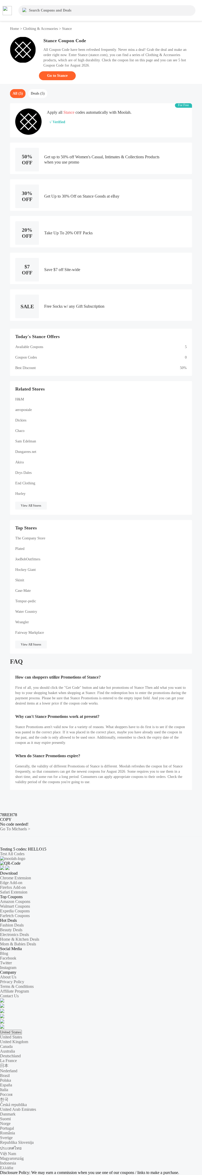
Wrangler (22, 622)
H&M (19, 399)
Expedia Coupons (15, 911)
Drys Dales (23, 473)
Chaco (19, 431)
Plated (19, 549)
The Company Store (30, 538)
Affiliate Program (14, 991)
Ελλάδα (6, 1168)
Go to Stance (57, 76)
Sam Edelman (25, 441)
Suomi (5, 1119)
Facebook (8, 958)
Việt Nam (8, 1153)
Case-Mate (23, 591)
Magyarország (12, 1158)
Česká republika (13, 1104)
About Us (8, 977)
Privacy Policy (12, 981)
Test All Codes (12, 854)
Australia (7, 1051)
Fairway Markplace (29, 633)
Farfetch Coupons (15, 915)
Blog (4, 953)
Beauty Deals (11, 930)
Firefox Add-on (13, 887)
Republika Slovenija (17, 1142)
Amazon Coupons (15, 901)
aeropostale (23, 410)
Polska (5, 1080)
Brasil (5, 1075)
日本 (4, 1065)
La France (8, 1060)
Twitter (6, 963)
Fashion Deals (12, 925)
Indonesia (8, 1163)
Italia (4, 1089)
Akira (19, 462)
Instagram (8, 967)
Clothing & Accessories (40, 29)
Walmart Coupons (15, 906)
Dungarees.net (25, 452)
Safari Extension (13, 892)
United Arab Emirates (18, 1109)
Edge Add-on (11, 882)
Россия (6, 1094)
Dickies (20, 420)
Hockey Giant (25, 570)
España (6, 1085)
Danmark (8, 1114)
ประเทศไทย (11, 1148)
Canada (6, 1046)
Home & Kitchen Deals (19, 939)
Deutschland (10, 1056)
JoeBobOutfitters (27, 559)
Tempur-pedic (25, 601)
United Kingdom (14, 1041)
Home (15, 29)
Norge (5, 1123)
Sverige (6, 1137)
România (7, 1133)
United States (11, 1032)
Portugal (7, 1128)
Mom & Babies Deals (18, 944)
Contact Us (9, 996)
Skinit (19, 580)
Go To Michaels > (15, 829)
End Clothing (25, 483)
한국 (4, 1099)
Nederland (8, 1071)
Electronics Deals (14, 934)
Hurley (20, 494)
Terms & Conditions (17, 986)
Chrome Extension (15, 878)
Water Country (26, 612)
